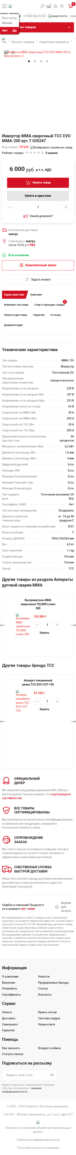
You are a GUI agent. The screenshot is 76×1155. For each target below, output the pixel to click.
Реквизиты (9, 988)
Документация (13, 325)
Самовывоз (10, 1024)
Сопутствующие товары (50, 303)
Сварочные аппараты (54, 42)
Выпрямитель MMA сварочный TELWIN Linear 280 (38, 604)
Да (14, 30)
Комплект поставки (16, 304)
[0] (70, 6)
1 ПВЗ (31, 245)
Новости (43, 976)
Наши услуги (46, 1024)
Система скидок (49, 1018)
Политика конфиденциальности (38, 1139)
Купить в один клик (38, 195)
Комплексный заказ (40, 265)
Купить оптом (47, 1012)
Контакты (44, 994)
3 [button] (41, 61)
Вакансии (8, 982)
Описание (36, 294)
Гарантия (38, 314)
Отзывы (55, 314)
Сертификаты (11, 994)
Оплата (7, 1012)
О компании (10, 976)
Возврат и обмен (49, 1048)
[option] (38, 696)
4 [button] (47, 61)
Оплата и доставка (15, 314)
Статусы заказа (12, 1054)
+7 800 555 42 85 (34, 16)
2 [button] (35, 61)
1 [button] (29, 61)
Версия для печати (66, 906)
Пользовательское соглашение (38, 1147)
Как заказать (11, 1048)
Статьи (43, 988)
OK (52, 1075)
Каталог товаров (23, 42)
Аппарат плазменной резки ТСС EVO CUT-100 (38, 682)
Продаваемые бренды (53, 982)
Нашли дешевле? (41, 216)
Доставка (8, 1018)
